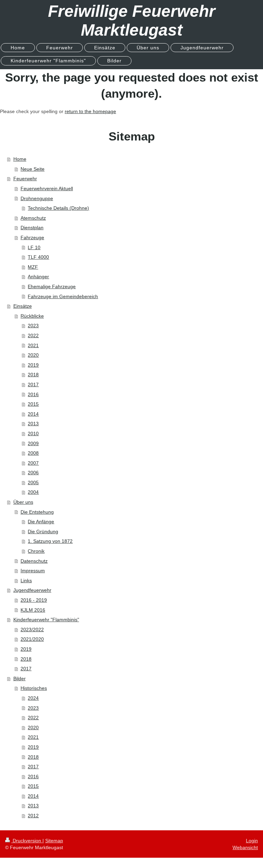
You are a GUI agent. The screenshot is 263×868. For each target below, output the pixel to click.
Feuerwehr (25, 178)
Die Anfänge (41, 521)
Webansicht (245, 847)
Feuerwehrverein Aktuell (47, 188)
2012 (33, 815)
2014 (33, 414)
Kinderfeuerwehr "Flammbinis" (46, 619)
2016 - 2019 (34, 600)
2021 (33, 345)
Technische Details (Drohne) (58, 208)
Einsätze (22, 306)
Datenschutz (34, 561)
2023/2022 (32, 629)
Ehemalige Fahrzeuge (52, 286)
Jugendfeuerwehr (32, 590)
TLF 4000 (38, 257)
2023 (33, 325)
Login (252, 840)
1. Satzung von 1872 (50, 541)
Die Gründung (43, 531)
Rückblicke (32, 316)
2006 (33, 472)
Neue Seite (33, 169)
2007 (33, 463)
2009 (33, 443)
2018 (33, 374)
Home (19, 159)
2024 (33, 698)
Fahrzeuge (32, 237)
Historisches (34, 688)
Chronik (36, 551)
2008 (33, 453)
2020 (33, 355)
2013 (33, 423)
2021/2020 (32, 639)
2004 (33, 492)
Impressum (33, 570)
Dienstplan (32, 227)
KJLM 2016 (33, 610)
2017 (33, 384)
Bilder (19, 678)
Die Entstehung (37, 512)
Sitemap (54, 840)
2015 (33, 404)
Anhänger (38, 276)
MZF (33, 267)
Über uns (23, 502)
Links (26, 580)
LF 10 (34, 247)
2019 (33, 365)
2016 (33, 394)
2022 (33, 335)
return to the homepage (90, 111)
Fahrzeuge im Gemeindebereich (63, 296)
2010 (33, 433)
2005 (33, 482)
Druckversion (26, 840)
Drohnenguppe (37, 198)
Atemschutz (33, 218)
